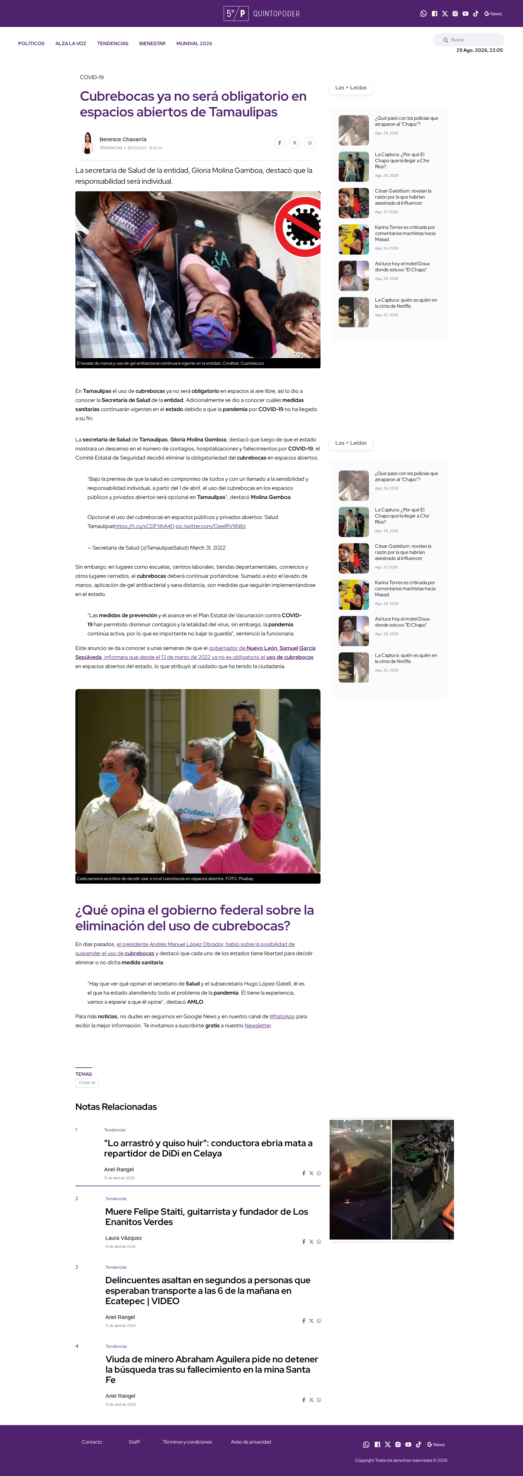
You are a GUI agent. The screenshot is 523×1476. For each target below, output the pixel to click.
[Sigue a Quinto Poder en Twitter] (445, 14)
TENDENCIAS (112, 43)
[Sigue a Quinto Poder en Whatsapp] (423, 13)
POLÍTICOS (31, 43)
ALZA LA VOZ (70, 43)
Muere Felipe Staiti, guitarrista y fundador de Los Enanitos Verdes (206, 1216)
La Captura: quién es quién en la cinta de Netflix (406, 303)
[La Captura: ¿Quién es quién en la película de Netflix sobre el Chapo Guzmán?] (354, 312)
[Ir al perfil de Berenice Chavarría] (87, 142)
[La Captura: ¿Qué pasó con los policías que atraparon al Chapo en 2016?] (354, 130)
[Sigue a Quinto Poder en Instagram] (455, 14)
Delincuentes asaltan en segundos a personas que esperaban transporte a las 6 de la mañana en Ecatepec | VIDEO (208, 1290)
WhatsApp (282, 1016)
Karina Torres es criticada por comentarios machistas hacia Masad (405, 233)
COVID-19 (87, 1082)
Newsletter (258, 1025)
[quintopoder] (261, 13)
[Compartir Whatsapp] (310, 143)
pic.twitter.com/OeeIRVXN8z (211, 526)
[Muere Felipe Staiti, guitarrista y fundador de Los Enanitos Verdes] (392, 1247)
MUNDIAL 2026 (194, 43)
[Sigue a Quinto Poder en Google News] (493, 14)
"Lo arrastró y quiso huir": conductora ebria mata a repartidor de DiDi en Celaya (208, 1147)
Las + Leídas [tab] (351, 87)
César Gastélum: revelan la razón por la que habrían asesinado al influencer (403, 197)
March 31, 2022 (207, 547)
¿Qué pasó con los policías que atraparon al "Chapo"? (406, 121)
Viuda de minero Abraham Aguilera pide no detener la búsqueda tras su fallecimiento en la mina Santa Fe (212, 1369)
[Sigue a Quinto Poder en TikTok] (476, 14)
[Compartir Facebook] (280, 143)
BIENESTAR (152, 43)
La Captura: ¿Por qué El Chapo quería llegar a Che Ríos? (402, 160)
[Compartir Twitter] (295, 143)
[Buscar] (445, 39)
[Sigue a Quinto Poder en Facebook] (435, 14)
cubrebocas (139, 953)
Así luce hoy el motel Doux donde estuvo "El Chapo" (402, 266)
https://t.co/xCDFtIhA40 (144, 526)
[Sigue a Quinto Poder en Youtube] (465, 14)
